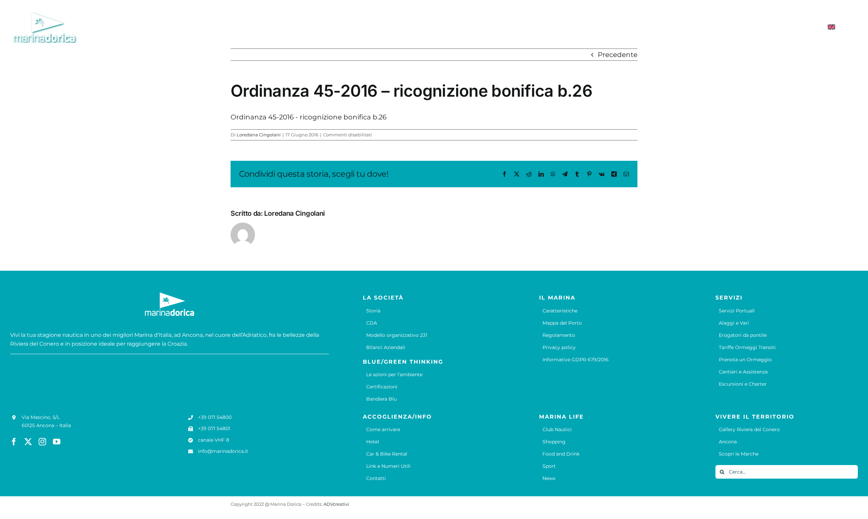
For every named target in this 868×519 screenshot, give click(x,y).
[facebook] (14, 441)
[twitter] (28, 441)
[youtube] (56, 441)
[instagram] (42, 441)
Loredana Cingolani (259, 134)
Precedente (617, 55)
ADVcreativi (336, 504)
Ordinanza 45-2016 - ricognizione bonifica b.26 (309, 117)
